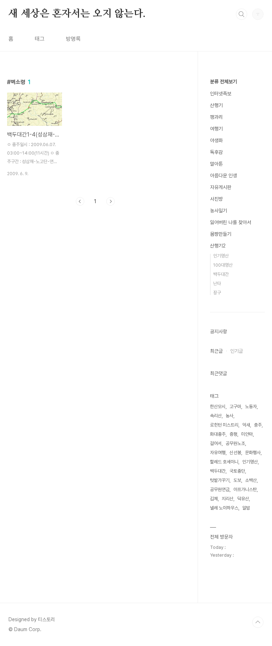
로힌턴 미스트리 (224, 425)
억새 (246, 425)
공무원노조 (235, 443)
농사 (229, 415)
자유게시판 (220, 187)
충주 (258, 425)
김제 (214, 498)
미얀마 (247, 434)
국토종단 (237, 471)
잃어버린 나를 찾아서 (230, 222)
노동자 (251, 406)
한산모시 (218, 406)
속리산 (216, 415)
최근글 (216, 351)
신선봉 (235, 452)
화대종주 (218, 434)
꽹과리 (216, 117)
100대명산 (223, 265)
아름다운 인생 (223, 175)
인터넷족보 (220, 93)
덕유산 (243, 498)
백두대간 (221, 274)
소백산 (251, 480)
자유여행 (218, 452)
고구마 (235, 406)
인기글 (236, 351)
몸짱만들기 (220, 234)
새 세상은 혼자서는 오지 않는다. (76, 14)
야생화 (216, 140)
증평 (233, 434)
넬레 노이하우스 (224, 508)
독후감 (216, 152)
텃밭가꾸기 (220, 480)
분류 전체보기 (223, 81)
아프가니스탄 (245, 489)
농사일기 (218, 210)
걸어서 (216, 443)
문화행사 (253, 452)
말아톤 (216, 164)
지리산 (227, 498)
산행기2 (218, 246)
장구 (217, 292)
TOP (258, 622)
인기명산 (221, 255)
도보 (237, 480)
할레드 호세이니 (224, 461)
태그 (40, 38)
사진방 (216, 199)
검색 (241, 14)
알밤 (246, 508)
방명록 (73, 38)
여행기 (216, 129)
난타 (217, 283)
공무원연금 (220, 489)
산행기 (216, 105)
